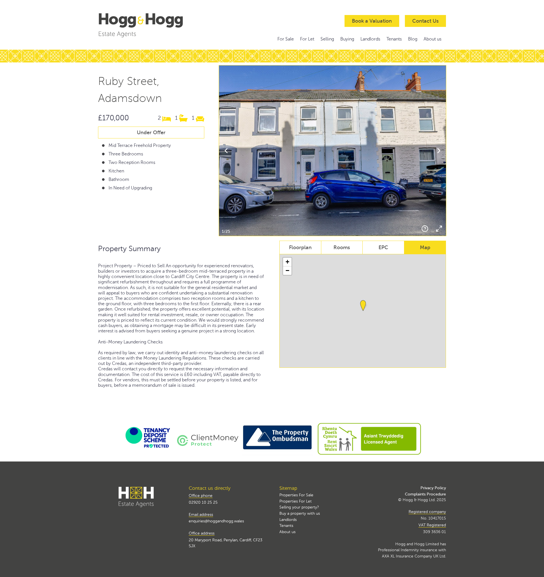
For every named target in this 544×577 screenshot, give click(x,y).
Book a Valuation (372, 21)
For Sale (285, 39)
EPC (383, 247)
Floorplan (300, 247)
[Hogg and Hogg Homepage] (151, 24)
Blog (412, 39)
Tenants (394, 39)
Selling (327, 39)
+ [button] (287, 261)
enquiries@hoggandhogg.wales (216, 521)
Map (425, 247)
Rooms (341, 247)
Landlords (370, 39)
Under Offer (151, 132)
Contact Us (425, 21)
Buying (347, 39)
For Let (307, 39)
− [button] (287, 270)
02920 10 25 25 (203, 502)
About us (432, 39)
